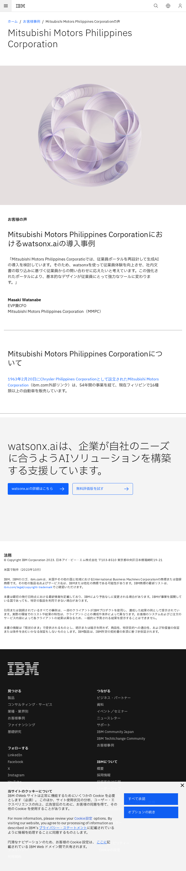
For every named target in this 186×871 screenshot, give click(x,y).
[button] (168, 6)
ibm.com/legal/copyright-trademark (28, 587)
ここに (102, 842)
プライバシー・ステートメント (63, 828)
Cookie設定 (83, 818)
